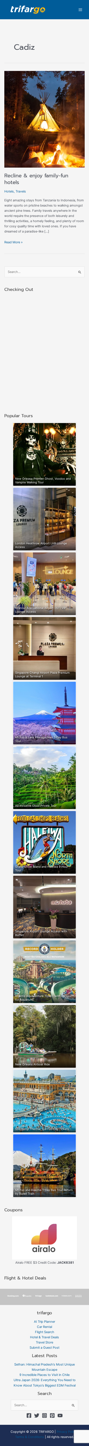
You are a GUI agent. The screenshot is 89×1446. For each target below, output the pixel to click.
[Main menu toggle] (80, 9)
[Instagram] (44, 1415)
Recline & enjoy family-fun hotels (36, 179)
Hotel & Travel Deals (44, 1337)
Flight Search (44, 1332)
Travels (21, 191)
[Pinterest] (52, 1415)
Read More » (13, 242)
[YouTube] (60, 1415)
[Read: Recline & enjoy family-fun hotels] (44, 119)
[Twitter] (36, 1415)
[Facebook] (29, 1415)
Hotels (9, 191)
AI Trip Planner (44, 1322)
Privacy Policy (67, 1432)
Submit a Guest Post (44, 1348)
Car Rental (44, 1327)
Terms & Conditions (29, 1437)
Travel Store (44, 1342)
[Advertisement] (44, 352)
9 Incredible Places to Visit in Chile (44, 1375)
